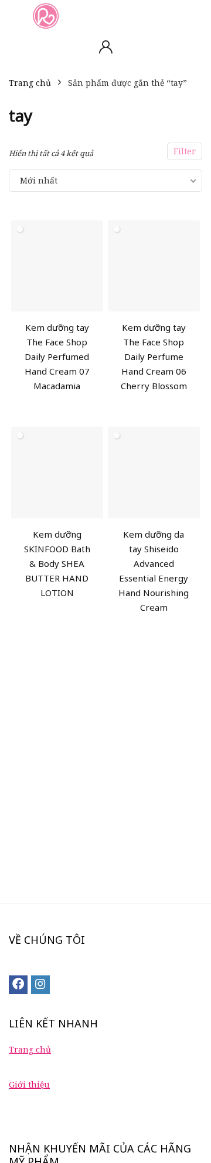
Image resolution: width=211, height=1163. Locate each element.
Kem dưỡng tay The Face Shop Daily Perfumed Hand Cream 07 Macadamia (57, 356)
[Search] (193, 15)
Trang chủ (30, 82)
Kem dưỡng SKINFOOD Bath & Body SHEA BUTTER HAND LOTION (57, 563)
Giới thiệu (29, 1084)
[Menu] (14, 15)
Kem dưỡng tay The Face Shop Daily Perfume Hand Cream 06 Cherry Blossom (154, 356)
